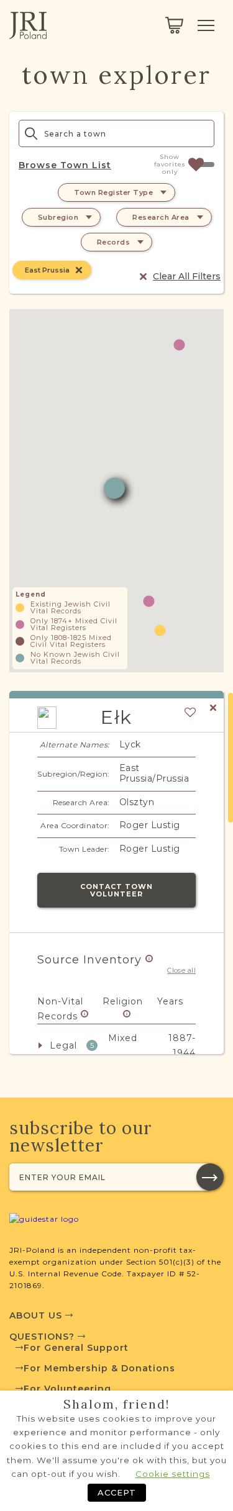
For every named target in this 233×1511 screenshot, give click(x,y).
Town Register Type (113, 192)
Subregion (58, 217)
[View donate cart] (174, 25)
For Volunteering (67, 1388)
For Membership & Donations (99, 1368)
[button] (179, 345)
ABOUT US (37, 1315)
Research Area (161, 217)
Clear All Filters (187, 276)
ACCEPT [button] (117, 1492)
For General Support (76, 1347)
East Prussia (47, 270)
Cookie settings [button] (172, 1474)
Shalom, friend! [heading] (116, 1404)
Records (113, 242)
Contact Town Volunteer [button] (116, 890)
